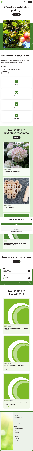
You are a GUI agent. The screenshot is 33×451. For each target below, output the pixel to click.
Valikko (30, 1)
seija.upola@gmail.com (18, 417)
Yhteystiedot (16, 434)
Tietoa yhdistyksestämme (18, 428)
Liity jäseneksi (16, 14)
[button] (31, 219)
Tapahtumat (16, 440)
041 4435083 (16, 415)
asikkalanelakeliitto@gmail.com (19, 423)
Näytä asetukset (16, 229)
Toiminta (15, 430)
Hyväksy (16, 224)
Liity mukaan (5, 72)
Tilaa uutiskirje (16, 449)
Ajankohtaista (16, 438)
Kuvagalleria (16, 432)
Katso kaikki (16, 137)
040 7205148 (16, 421)
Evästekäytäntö (13, 231)
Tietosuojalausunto (19, 231)
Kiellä (16, 226)
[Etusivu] (5, 2)
